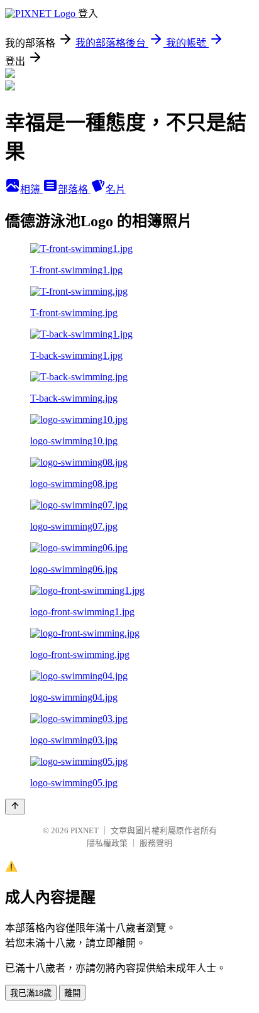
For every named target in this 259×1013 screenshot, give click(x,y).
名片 (116, 189)
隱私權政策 (107, 843)
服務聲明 (156, 843)
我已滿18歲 (31, 993)
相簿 (31, 189)
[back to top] (15, 806)
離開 (72, 993)
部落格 (74, 189)
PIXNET (84, 830)
